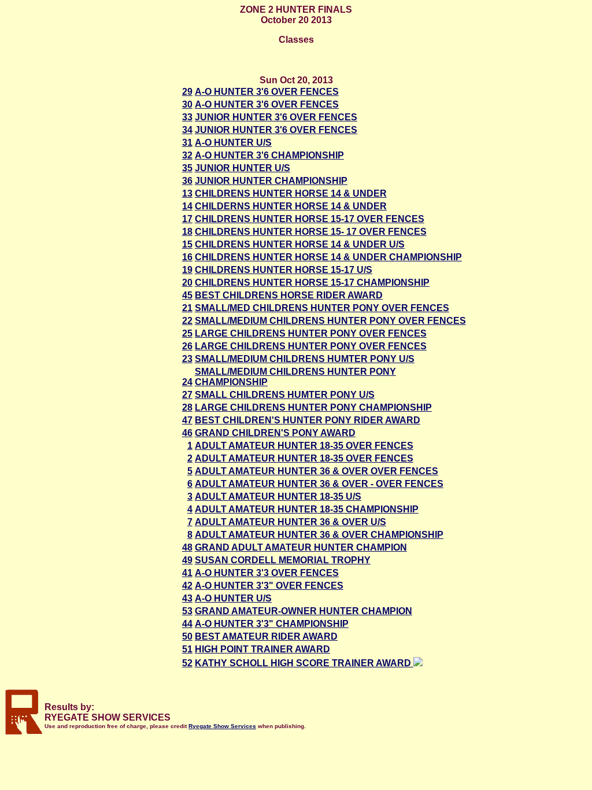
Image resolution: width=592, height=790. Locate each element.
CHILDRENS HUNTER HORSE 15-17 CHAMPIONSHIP (312, 282)
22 (187, 321)
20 (187, 282)
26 (187, 346)
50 (187, 636)
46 (187, 433)
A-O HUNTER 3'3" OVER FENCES (269, 585)
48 (187, 547)
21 (187, 308)
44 (187, 624)
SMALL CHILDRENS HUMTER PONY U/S (285, 395)
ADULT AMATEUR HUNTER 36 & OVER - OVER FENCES (319, 484)
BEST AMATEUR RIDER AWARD (266, 636)
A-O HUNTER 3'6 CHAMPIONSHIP (269, 155)
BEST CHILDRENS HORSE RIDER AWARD (289, 295)
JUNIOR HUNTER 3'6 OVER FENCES (276, 117)
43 (187, 598)
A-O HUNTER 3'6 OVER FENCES (267, 92)
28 (187, 407)
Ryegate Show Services (222, 726)
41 (187, 573)
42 (187, 585)
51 (187, 649)
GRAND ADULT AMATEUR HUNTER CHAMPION (301, 547)
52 (187, 663)
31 (187, 142)
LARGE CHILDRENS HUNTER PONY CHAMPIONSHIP (313, 407)
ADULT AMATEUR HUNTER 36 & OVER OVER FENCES (316, 471)
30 (187, 104)
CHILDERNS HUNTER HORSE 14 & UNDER (291, 206)
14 (187, 206)
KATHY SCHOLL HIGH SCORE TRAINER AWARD (304, 663)
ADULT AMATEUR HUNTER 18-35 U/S (278, 496)
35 (187, 168)
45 (187, 295)
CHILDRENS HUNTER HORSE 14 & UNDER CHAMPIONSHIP (328, 257)
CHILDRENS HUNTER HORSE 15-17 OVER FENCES (309, 219)
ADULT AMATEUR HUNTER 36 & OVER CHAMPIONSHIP (319, 535)
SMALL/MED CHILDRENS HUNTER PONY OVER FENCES (322, 308)
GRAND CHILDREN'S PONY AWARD (275, 433)
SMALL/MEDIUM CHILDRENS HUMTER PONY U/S (305, 359)
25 (187, 333)
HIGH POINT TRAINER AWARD (262, 649)
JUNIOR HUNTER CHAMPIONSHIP (271, 181)
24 (187, 382)
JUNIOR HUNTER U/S (242, 168)
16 (187, 257)
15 (187, 244)
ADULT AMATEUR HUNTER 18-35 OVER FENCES (304, 446)
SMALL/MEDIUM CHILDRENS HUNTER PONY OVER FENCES (330, 321)
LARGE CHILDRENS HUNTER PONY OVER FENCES (311, 333)
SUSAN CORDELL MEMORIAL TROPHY (283, 560)
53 (187, 611)
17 (187, 219)
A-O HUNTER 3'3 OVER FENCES (267, 573)
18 (187, 232)
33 (187, 117)
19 (187, 270)
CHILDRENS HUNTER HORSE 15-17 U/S (283, 270)
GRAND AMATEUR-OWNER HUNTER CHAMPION (303, 611)
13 (187, 193)
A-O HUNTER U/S (233, 142)
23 (187, 359)
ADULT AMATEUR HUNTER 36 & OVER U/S (290, 522)
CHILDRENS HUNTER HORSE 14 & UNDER (291, 193)
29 (187, 92)
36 (187, 181)
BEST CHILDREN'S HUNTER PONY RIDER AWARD (307, 420)
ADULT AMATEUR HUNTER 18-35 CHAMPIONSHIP (307, 509)
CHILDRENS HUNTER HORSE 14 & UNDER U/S (300, 244)
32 (187, 155)
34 (187, 130)
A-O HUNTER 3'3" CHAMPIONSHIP (272, 624)
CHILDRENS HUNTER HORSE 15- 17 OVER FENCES (311, 232)
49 (187, 560)
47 (187, 420)
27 (187, 395)
